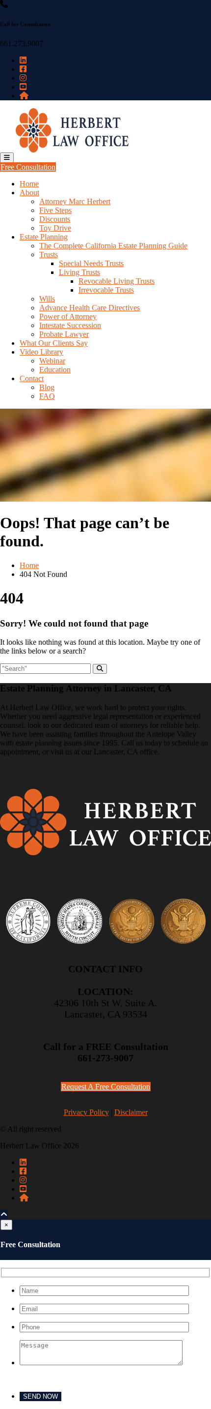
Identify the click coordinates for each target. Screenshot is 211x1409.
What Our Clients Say (54, 343)
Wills (47, 299)
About (29, 192)
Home (29, 184)
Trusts (48, 254)
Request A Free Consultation (105, 1086)
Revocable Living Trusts (117, 281)
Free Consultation (27, 167)
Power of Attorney (68, 316)
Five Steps (55, 210)
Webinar (52, 361)
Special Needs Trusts (91, 263)
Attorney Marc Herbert (74, 201)
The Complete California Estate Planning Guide (113, 245)
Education (55, 369)
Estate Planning (44, 237)
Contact (32, 378)
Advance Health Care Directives (89, 307)
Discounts (54, 219)
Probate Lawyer (64, 334)
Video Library (41, 352)
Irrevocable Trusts (106, 290)
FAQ (47, 396)
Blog (46, 387)
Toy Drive (55, 228)
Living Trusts (79, 272)
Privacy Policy (86, 1112)
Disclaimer (131, 1112)
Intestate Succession (70, 325)
